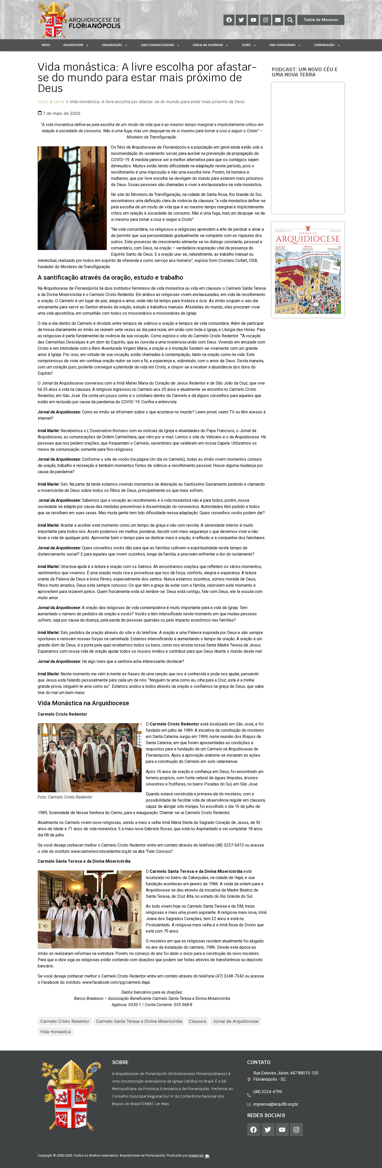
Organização (112, 45)
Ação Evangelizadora (157, 45)
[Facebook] (228, 20)
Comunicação (324, 45)
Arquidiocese (73, 45)
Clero (246, 45)
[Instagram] (265, 20)
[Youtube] (253, 20)
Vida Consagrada (282, 45)
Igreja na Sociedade (208, 45)
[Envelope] (277, 20)
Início (46, 45)
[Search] (290, 20)
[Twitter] (241, 20)
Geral (59, 101)
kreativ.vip (196, 1155)
